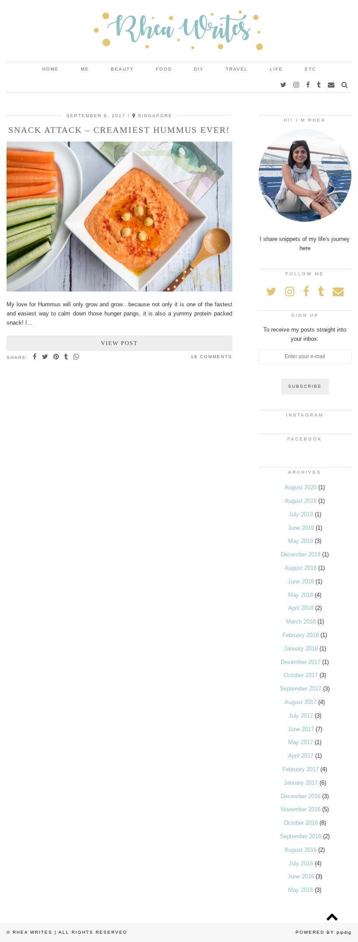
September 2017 (300, 688)
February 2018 (300, 635)
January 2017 (301, 782)
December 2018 (300, 554)
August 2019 (301, 501)
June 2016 (301, 876)
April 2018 (300, 608)
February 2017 (300, 769)
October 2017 (301, 675)
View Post (119, 343)
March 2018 (301, 621)
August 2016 (301, 850)
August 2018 (301, 568)
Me (85, 69)
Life (276, 69)
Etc (310, 69)
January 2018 (301, 648)
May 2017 (300, 742)
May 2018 (300, 595)
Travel (237, 69)
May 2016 (300, 890)
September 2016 (300, 836)
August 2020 (301, 487)
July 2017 (301, 715)
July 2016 (301, 863)
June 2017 (301, 729)
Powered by (323, 932)
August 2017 (301, 702)
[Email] (331, 85)
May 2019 (300, 541)
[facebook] (308, 85)
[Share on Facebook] (35, 357)
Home (50, 69)
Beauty (122, 69)
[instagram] (296, 85)
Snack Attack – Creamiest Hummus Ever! (119, 130)
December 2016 (300, 796)
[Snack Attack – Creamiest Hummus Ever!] (119, 289)
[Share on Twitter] (45, 357)
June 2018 (301, 581)
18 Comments (211, 356)
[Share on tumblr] (66, 357)
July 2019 (301, 514)
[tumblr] (319, 85)
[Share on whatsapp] (76, 357)
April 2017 (300, 755)
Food (164, 69)
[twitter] (283, 85)
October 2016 (301, 823)
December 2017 (300, 662)
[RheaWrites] (179, 30)
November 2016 (300, 809)
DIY (199, 69)
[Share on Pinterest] (56, 357)
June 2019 (301, 528)
